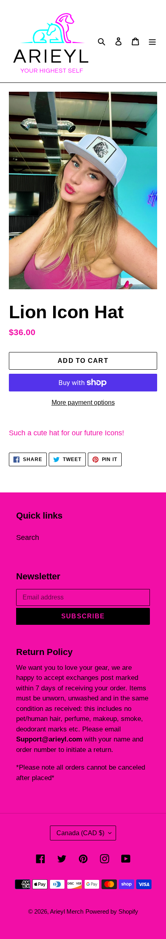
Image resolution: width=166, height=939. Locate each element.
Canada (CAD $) (80, 833)
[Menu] (152, 41)
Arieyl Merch (66, 911)
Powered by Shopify (111, 911)
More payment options (83, 402)
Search (27, 537)
